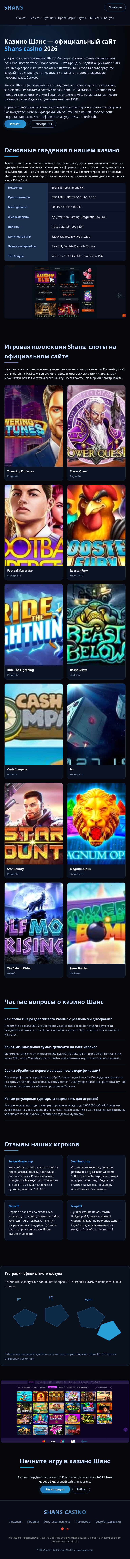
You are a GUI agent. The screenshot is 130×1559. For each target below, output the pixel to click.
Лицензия (15, 1521)
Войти (81, 1489)
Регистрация (43, 124)
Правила (33, 1521)
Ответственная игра (57, 1521)
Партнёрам (83, 1521)
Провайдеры (66, 18)
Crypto (82, 18)
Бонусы (109, 18)
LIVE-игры (95, 18)
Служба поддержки (108, 1521)
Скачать (21, 18)
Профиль (115, 7)
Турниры (50, 18)
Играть (15, 124)
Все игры (35, 18)
